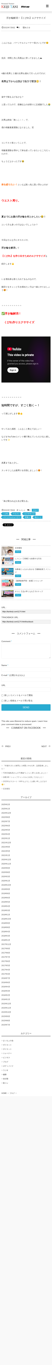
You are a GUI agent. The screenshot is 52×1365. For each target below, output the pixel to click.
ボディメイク (8, 1066)
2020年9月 (5, 868)
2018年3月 (5, 936)
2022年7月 (5, 821)
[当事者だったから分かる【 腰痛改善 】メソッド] (7, 573)
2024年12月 (6, 813)
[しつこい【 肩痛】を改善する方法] (7, 562)
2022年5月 (5, 830)
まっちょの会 (8, 1041)
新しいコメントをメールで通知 (18, 695)
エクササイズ (29, 514)
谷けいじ (38, 517)
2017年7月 (5, 957)
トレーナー (7, 1053)
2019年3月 (5, 910)
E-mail (4, 675)
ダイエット (7, 1045)
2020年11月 (6, 864)
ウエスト (16, 514)
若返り (27, 517)
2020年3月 (5, 877)
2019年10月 (6, 885)
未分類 (5, 1079)
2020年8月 (5, 872)
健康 (4, 1075)
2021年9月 (5, 847)
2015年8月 (5, 1021)
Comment (5, 641)
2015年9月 (5, 1016)
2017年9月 (5, 949)
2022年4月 (5, 834)
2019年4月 (5, 906)
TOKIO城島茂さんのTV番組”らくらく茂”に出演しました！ (25, 773)
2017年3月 (5, 974)
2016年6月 (5, 982)
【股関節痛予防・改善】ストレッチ (29, 581)
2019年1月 (5, 915)
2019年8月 (5, 893)
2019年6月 (5, 898)
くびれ (5, 514)
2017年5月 (5, 966)
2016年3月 (5, 991)
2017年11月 (6, 944)
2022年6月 (5, 826)
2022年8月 (5, 817)
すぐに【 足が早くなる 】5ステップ (29, 591)
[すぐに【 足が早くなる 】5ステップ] (7, 595)
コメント (22, 510)
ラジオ (5, 1070)
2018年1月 (5, 940)
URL (3, 685)
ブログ (35, 510)
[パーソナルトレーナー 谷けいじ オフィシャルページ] (15, 5)
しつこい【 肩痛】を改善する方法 (28, 559)
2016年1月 (5, 999)
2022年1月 (5, 838)
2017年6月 (5, 961)
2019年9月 (5, 889)
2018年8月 (5, 927)
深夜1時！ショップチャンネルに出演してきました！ (23, 777)
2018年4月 (5, 932)
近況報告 (18, 548)
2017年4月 (5, 970)
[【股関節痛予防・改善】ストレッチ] (7, 584)
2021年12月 (6, 843)
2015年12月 (6, 1004)
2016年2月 (5, 995)
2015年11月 (6, 1008)
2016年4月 (5, 987)
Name (4, 665)
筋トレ (5, 1083)
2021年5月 (5, 851)
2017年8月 (5, 953)
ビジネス (6, 1058)
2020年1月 (5, 881)
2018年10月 (6, 919)
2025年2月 (5, 804)
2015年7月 (5, 1025)
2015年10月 (6, 1012)
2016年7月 (5, 978)
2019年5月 (5, 902)
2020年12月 (6, 860)
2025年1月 (5, 809)
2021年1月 (5, 855)
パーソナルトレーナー (12, 517)
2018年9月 (5, 923)
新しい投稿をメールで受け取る (18, 700)
